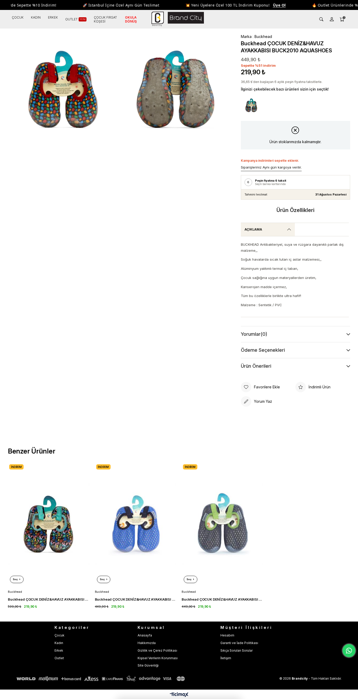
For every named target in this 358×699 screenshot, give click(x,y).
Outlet (59, 658)
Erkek (59, 650)
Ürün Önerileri (256, 366)
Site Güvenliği (148, 665)
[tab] (268, 229)
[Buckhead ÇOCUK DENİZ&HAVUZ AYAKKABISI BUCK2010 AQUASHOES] (251, 105)
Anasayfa (145, 635)
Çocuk (59, 635)
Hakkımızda (147, 643)
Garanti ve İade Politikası (239, 643)
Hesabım (227, 635)
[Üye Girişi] (332, 19)
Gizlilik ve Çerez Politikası (157, 650)
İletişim (225, 658)
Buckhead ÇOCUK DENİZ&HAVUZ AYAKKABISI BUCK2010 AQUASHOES (49, 599)
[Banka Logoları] (102, 679)
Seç (15, 579)
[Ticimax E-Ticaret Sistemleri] (179, 695)
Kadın (59, 643)
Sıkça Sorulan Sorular (236, 650)
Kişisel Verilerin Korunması (158, 658)
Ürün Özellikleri (295, 210)
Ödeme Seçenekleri (263, 350)
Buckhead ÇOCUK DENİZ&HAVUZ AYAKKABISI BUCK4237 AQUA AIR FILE (136, 599)
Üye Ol (271, 5)
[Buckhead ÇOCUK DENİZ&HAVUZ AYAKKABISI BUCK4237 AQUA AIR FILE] (136, 524)
